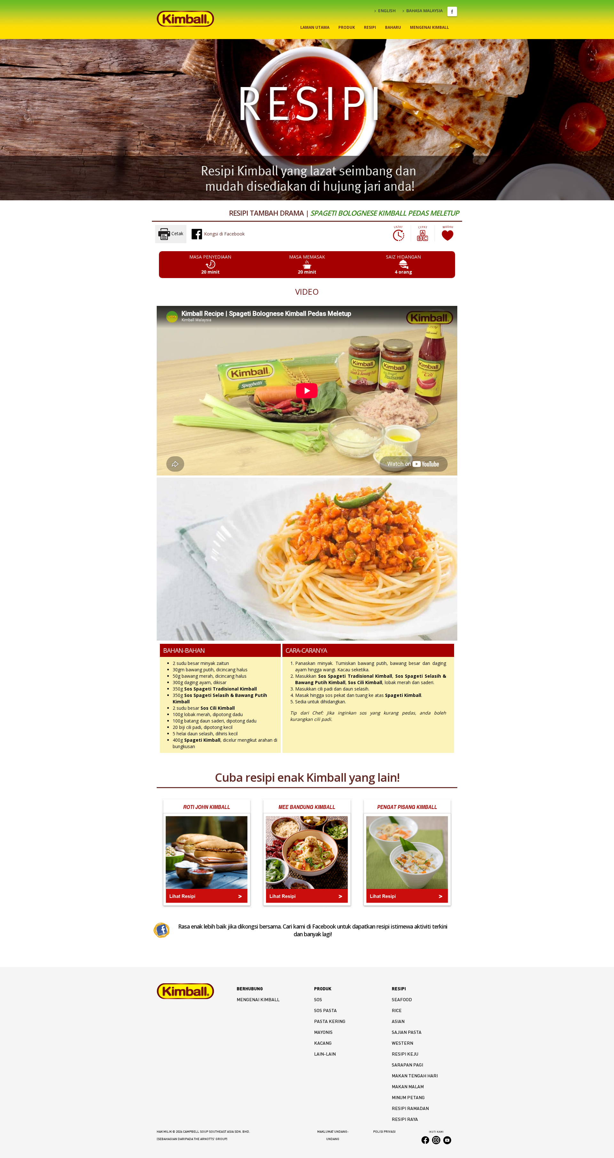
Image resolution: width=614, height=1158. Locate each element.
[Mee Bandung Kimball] (307, 853)
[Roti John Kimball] (206, 853)
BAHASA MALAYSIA (424, 10)
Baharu (393, 27)
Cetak (176, 234)
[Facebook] (161, 930)
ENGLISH (387, 10)
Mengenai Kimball (429, 27)
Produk (346, 27)
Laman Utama (314, 27)
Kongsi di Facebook (224, 234)
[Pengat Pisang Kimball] (407, 853)
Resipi (370, 27)
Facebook (452, 11)
